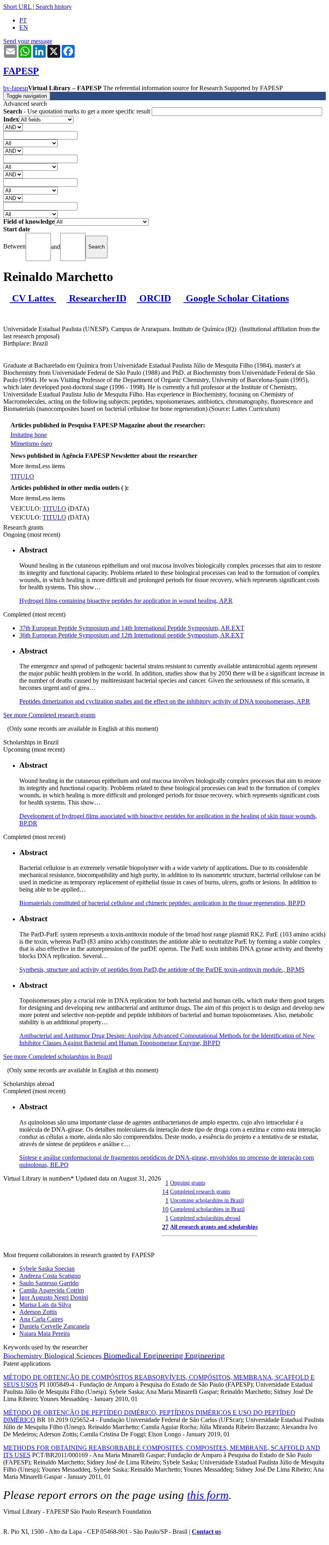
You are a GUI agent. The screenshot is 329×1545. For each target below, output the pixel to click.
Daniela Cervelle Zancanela (54, 1326)
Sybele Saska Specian (47, 1268)
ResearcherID (96, 298)
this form (208, 1494)
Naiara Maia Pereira (44, 1333)
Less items (52, 466)
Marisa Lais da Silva (45, 1304)
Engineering (205, 1355)
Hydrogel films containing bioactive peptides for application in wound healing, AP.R (126, 600)
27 (165, 1226)
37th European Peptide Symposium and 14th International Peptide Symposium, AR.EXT (131, 628)
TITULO (22, 476)
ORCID (154, 298)
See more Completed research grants (49, 715)
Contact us (206, 1531)
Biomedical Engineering (144, 1355)
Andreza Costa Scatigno (50, 1275)
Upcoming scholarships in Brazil (207, 1200)
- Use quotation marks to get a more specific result (77, 111)
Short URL (17, 6)
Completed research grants (200, 1191)
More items (24, 466)
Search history (54, 6)
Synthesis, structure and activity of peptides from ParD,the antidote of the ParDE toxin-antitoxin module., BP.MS (162, 969)
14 (165, 1191)
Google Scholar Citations (236, 298)
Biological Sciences (74, 1356)
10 (165, 1209)
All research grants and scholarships (214, 1226)
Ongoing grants (187, 1182)
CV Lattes (33, 298)
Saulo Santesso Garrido (49, 1283)
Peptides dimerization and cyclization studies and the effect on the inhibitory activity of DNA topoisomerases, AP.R (164, 701)
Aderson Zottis (38, 1311)
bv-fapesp (15, 88)
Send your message (27, 41)
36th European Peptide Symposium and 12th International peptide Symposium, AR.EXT (131, 635)
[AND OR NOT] (13, 126)
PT (23, 20)
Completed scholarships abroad (205, 1218)
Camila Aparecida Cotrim (51, 1290)
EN (23, 27)
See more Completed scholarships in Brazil (57, 1056)
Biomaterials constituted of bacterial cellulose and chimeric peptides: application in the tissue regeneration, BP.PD (162, 903)
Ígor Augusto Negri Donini (53, 1297)
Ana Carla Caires (41, 1319)
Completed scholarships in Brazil (207, 1209)
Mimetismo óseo (31, 443)
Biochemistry (23, 1356)
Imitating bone (28, 434)
